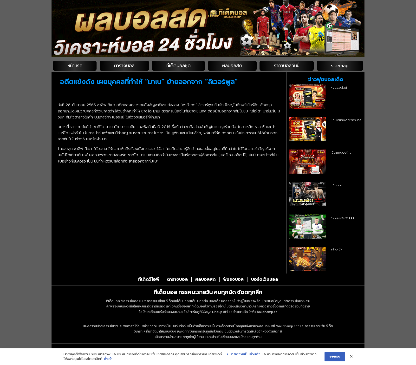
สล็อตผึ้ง (336, 250)
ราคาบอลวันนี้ (286, 65)
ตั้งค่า (108, 359)
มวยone (336, 185)
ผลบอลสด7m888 (342, 217)
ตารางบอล (124, 65)
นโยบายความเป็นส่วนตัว (241, 354)
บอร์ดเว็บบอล (264, 279)
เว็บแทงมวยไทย (341, 152)
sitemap (340, 65)
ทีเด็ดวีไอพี (148, 279)
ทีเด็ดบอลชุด (178, 65)
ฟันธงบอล (233, 279)
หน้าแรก (74, 65)
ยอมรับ (334, 356)
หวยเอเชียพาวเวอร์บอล (346, 120)
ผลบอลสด (232, 65)
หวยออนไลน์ (339, 87)
